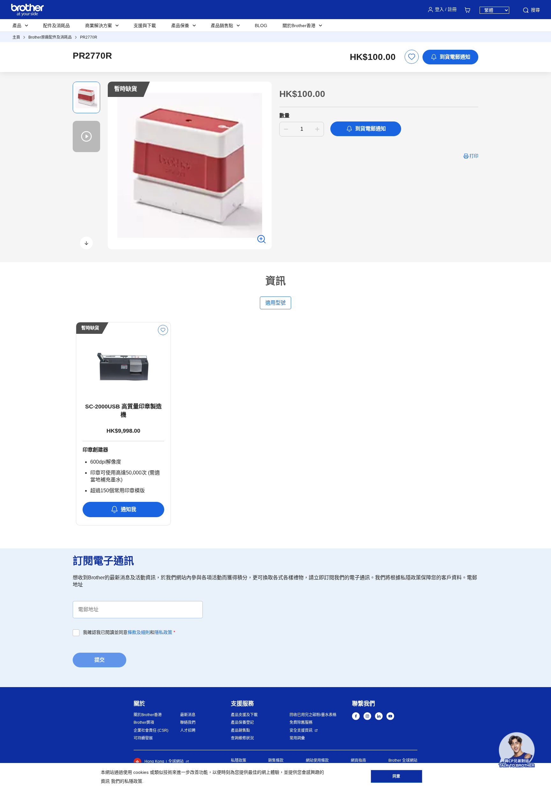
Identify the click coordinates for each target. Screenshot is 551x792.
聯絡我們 (187, 722)
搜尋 (535, 9)
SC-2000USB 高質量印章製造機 (123, 410)
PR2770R (88, 37)
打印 (473, 155)
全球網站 (176, 761)
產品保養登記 (242, 722)
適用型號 (275, 302)
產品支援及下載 (244, 715)
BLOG (261, 25)
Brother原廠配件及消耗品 (50, 37)
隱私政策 (163, 632)
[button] (86, 243)
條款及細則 (139, 632)
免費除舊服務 (301, 722)
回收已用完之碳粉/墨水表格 (313, 715)
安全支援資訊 (301, 730)
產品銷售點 (240, 730)
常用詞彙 (297, 738)
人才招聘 (187, 730)
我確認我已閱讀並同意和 (129, 632)
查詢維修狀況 (242, 738)
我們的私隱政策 (126, 781)
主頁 (16, 37)
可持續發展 (143, 738)
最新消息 (187, 715)
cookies (141, 772)
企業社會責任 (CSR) (151, 730)
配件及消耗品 (56, 25)
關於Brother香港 (148, 715)
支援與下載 (145, 25)
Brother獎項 (144, 722)
